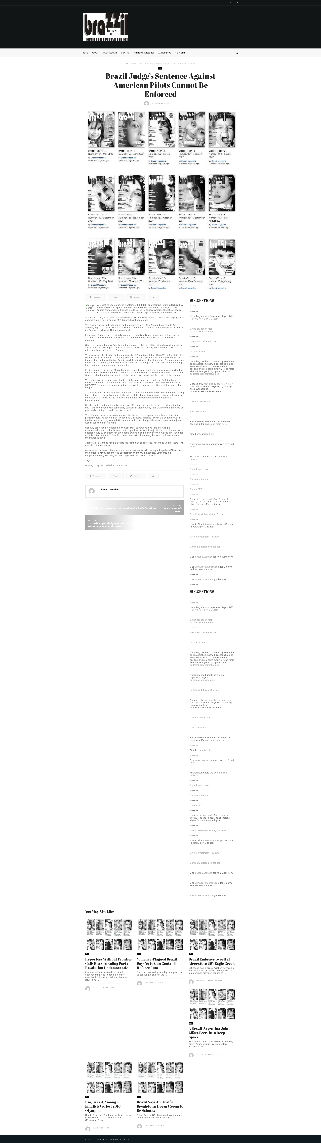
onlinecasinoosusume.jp (202, 680)
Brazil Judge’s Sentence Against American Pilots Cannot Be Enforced (163, 63)
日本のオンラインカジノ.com (211, 317)
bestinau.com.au (204, 557)
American (122, 465)
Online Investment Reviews (204, 536)
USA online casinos (200, 401)
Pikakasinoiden (198, 411)
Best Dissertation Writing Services (208, 514)
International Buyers (214, 524)
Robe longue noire (199, 469)
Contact (126, 53)
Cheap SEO (196, 489)
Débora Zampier (160, 103)
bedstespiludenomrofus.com (205, 374)
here (211, 434)
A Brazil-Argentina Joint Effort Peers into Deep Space (209, 1032)
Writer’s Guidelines (144, 53)
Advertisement (109, 53)
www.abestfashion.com (207, 567)
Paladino (110, 465)
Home (85, 53)
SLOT (193, 306)
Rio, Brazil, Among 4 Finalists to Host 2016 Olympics (103, 1106)
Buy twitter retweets (200, 579)
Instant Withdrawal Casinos (204, 690)
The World (180, 53)
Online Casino (197, 351)
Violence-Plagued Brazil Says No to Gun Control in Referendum (158, 963)
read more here (218, 424)
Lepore (99, 465)
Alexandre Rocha (203, 1054)
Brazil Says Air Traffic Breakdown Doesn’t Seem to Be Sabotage (160, 1106)
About (95, 53)
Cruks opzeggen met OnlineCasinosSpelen (201, 330)
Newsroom (97, 988)
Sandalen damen (199, 479)
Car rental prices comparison (205, 547)
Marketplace (164, 53)
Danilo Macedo (99, 1128)
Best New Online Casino (203, 341)
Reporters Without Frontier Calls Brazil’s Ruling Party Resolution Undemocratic (108, 963)
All (127, 63)
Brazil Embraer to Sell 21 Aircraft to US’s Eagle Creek (212, 961)
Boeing (89, 465)
